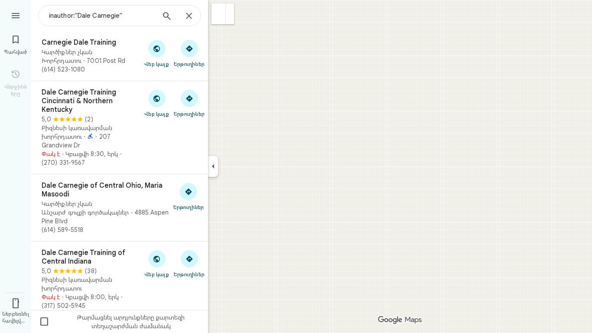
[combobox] (102, 15)
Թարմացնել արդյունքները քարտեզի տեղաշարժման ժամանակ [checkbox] (112, 321)
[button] (218, 13)
